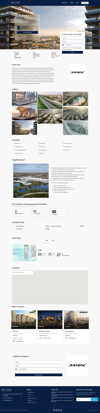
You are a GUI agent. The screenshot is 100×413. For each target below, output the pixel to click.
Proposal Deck (43, 150)
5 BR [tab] (53, 240)
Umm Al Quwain (32, 402)
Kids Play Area (68, 146)
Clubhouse (42, 143)
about (72, 2)
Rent (86, 312)
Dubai (29, 394)
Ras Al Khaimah (31, 398)
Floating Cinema (68, 143)
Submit (95, 399)
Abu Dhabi (30, 392)
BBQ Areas (18, 143)
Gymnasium (43, 146)
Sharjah (29, 400)
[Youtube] (56, 410)
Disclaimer (70, 49)
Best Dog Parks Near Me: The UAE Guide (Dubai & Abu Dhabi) (61, 401)
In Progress (32, 312)
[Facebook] (54, 410)
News (77, 2)
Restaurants (67, 150)
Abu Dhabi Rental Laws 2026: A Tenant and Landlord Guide (62, 398)
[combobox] (63, 45)
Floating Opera (19, 146)
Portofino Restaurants (21, 150)
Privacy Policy (64, 49)
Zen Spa (42, 153)
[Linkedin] (61, 410)
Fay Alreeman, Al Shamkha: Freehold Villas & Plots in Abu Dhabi (62, 392)
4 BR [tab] (47, 240)
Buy (80, 312)
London (29, 396)
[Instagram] (58, 410)
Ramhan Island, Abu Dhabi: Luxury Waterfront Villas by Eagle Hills (62, 395)
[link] (23, 319)
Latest (59, 312)
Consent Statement (77, 47)
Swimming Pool (19, 153)
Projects (64, 2)
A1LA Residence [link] (69, 331)
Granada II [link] (15, 331)
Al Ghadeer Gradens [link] (44, 331)
